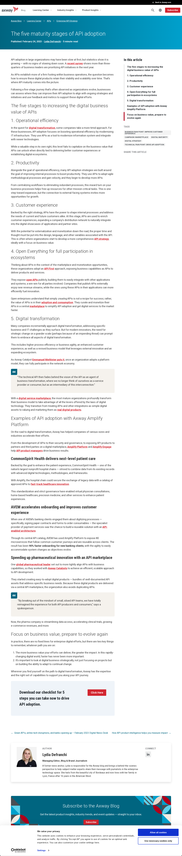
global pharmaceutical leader (33, 564)
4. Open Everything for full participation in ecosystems (142, 94)
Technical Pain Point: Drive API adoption (144, 145)
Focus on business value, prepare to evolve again (146, 116)
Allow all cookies (158, 832)
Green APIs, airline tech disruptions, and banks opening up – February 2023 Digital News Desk (61, 733)
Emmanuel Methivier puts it (48, 359)
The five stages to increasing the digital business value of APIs (145, 68)
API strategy (101, 238)
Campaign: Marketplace (136, 137)
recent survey (75, 63)
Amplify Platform (77, 446)
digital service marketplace (34, 398)
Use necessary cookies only (158, 840)
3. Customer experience (140, 86)
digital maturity (159, 137)
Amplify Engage (102, 446)
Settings (41, 850)
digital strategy (133, 141)
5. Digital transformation (140, 100)
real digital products (69, 409)
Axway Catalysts (57, 568)
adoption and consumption (57, 302)
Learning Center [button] (41, 10)
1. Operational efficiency (140, 75)
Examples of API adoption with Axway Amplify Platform (147, 108)
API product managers (29, 450)
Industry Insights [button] (65, 10)
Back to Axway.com (163, 2)
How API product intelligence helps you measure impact (140, 733)
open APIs (32, 279)
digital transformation (42, 127)
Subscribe (172, 10)
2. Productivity (135, 81)
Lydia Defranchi (52, 41)
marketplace (37, 306)
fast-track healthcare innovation (50, 484)
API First (49, 268)
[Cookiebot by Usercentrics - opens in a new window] (18, 850)
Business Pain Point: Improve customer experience (144, 133)
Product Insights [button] (90, 10)
